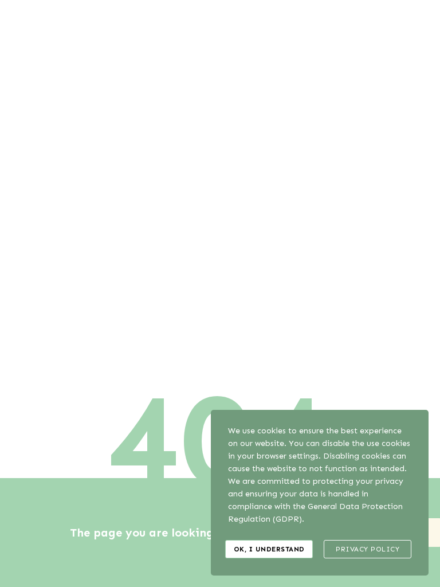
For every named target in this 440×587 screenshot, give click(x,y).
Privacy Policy (367, 549)
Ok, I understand (269, 549)
